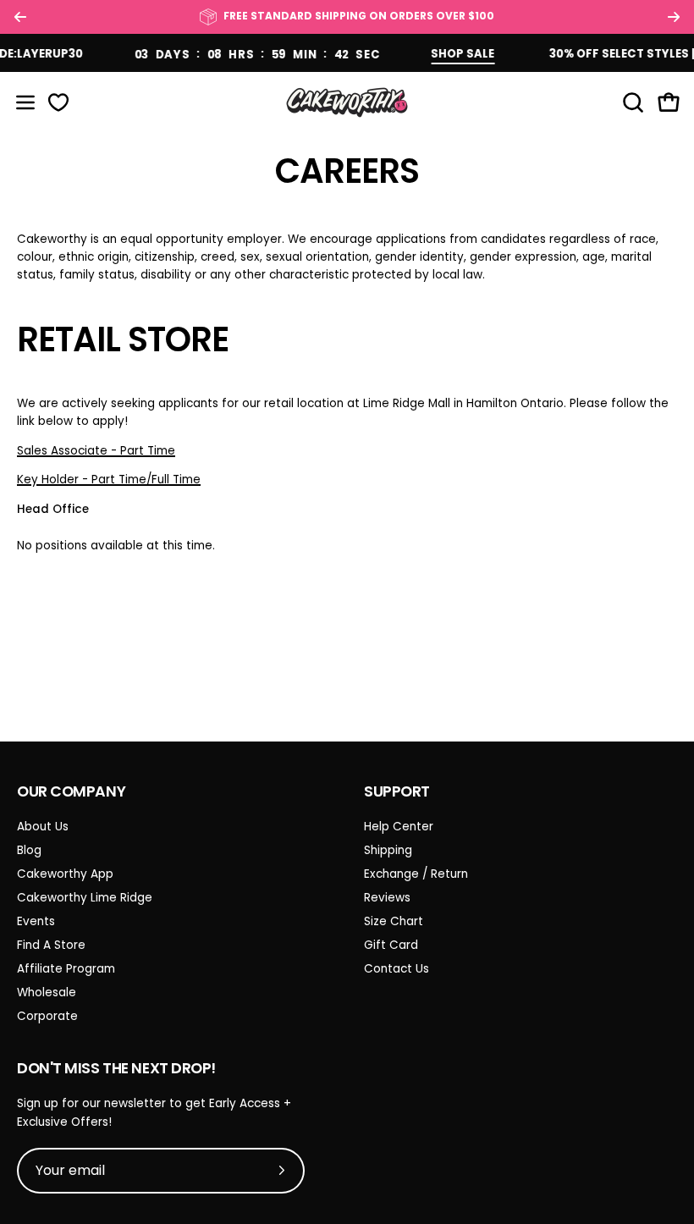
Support (397, 791)
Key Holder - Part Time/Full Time (109, 479)
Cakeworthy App (65, 874)
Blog (29, 850)
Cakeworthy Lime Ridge (84, 898)
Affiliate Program (66, 969)
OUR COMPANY (71, 791)
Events (36, 921)
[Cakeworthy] (347, 102)
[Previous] (20, 17)
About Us (43, 827)
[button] (631, 102)
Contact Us (396, 969)
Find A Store (51, 945)
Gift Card (391, 945)
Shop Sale (452, 54)
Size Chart (393, 921)
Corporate (47, 1016)
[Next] (673, 17)
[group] (347, 17)
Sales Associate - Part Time (96, 451)
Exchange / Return (416, 874)
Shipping (388, 850)
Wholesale (46, 992)
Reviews (387, 898)
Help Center (398, 827)
